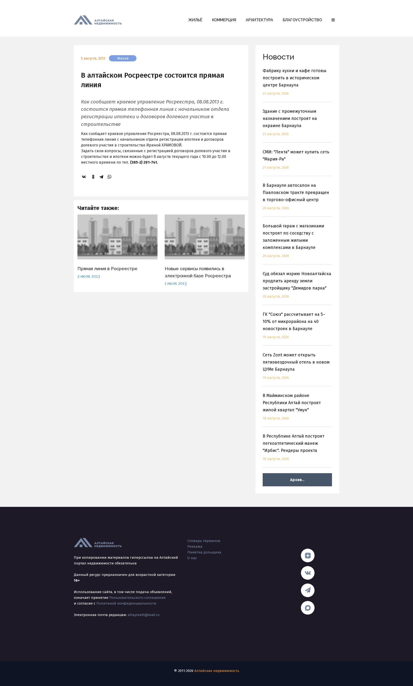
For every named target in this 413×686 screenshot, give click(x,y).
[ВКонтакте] (84, 177)
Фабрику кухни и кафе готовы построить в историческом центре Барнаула (294, 82)
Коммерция (224, 20)
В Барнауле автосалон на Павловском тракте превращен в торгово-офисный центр (296, 196)
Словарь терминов (203, 541)
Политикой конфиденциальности (126, 603)
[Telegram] (102, 177)
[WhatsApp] (110, 177)
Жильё (195, 20)
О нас (192, 558)
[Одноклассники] (94, 177)
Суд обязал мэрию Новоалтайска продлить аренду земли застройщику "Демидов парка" (297, 285)
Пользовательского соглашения (137, 597)
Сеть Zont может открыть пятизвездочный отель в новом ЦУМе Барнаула (296, 366)
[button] (333, 20)
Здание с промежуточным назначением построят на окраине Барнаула (290, 122)
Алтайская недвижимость (216, 671)
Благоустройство (302, 20)
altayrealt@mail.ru (144, 615)
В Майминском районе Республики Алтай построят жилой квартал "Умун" (292, 406)
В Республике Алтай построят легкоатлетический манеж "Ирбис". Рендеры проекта (293, 447)
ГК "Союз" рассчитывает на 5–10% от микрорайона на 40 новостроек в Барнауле (294, 325)
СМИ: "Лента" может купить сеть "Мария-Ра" (296, 159)
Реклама (194, 546)
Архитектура (259, 20)
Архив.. (297, 479)
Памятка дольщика (204, 552)
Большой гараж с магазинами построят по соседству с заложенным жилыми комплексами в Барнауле (293, 240)
